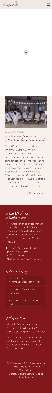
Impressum (14, 373)
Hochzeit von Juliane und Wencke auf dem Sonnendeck (25, 138)
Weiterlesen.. (38, 193)
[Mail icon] (33, 382)
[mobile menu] (48, 4)
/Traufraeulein (17, 255)
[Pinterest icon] (27, 382)
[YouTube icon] (24, 382)
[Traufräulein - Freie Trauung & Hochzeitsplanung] (10, 4)
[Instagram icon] (30, 382)
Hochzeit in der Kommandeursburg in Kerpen (24, 280)
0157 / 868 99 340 (18, 251)
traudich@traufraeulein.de (23, 248)
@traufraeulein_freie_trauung (25, 258)
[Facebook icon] (21, 382)
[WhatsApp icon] (18, 382)
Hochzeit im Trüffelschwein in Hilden (24, 302)
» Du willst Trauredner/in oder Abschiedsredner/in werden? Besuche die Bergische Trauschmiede (25, 328)
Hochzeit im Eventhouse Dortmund (21, 291)
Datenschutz (27, 373)
